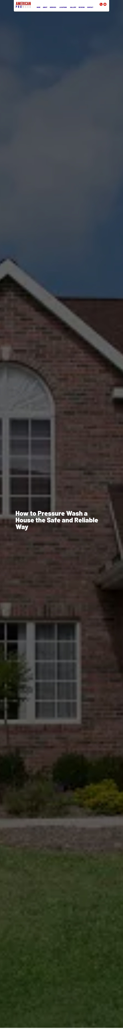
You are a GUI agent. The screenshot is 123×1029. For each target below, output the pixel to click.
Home (38, 7)
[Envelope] (104, 4)
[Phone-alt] (101, 4)
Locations (63, 7)
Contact (90, 7)
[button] (53, 7)
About (45, 7)
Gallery (73, 7)
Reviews (82, 7)
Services (53, 7)
